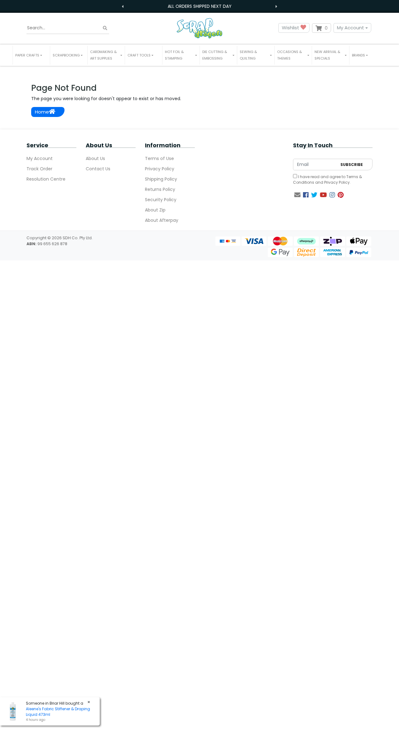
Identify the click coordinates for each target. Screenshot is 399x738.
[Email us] (297, 195)
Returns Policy (160, 189)
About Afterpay (161, 220)
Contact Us (98, 169)
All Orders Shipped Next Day (200, 6)
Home (42, 112)
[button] (31, 55)
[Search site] (105, 28)
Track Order (39, 169)
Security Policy (160, 200)
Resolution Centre (45, 179)
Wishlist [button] (291, 27)
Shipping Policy (161, 179)
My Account (350, 27)
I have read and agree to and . (327, 179)
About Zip (155, 210)
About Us (95, 158)
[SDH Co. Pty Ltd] (199, 28)
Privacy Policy (159, 169)
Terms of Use (159, 158)
